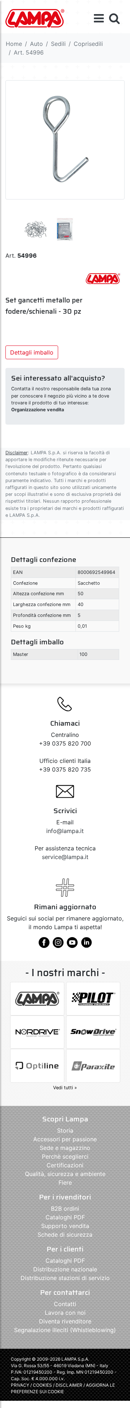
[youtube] (72, 945)
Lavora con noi (65, 1312)
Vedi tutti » (65, 1087)
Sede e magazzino (65, 1147)
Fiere (65, 1182)
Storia (65, 1130)
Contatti (65, 1304)
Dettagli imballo (31, 352)
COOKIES (42, 1385)
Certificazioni (65, 1165)
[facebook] (44, 945)
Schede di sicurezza (65, 1234)
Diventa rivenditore (65, 1321)
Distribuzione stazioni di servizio (65, 1278)
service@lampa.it (65, 856)
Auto (36, 43)
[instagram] (58, 945)
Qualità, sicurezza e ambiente (65, 1173)
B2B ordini (65, 1208)
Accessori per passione (65, 1139)
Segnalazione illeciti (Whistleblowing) (65, 1330)
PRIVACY (20, 1385)
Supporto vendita (65, 1225)
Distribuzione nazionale (65, 1269)
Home (14, 43)
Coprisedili (88, 43)
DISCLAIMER (69, 1385)
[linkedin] (86, 945)
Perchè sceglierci (65, 1156)
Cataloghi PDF (65, 1217)
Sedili (58, 43)
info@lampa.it (65, 830)
